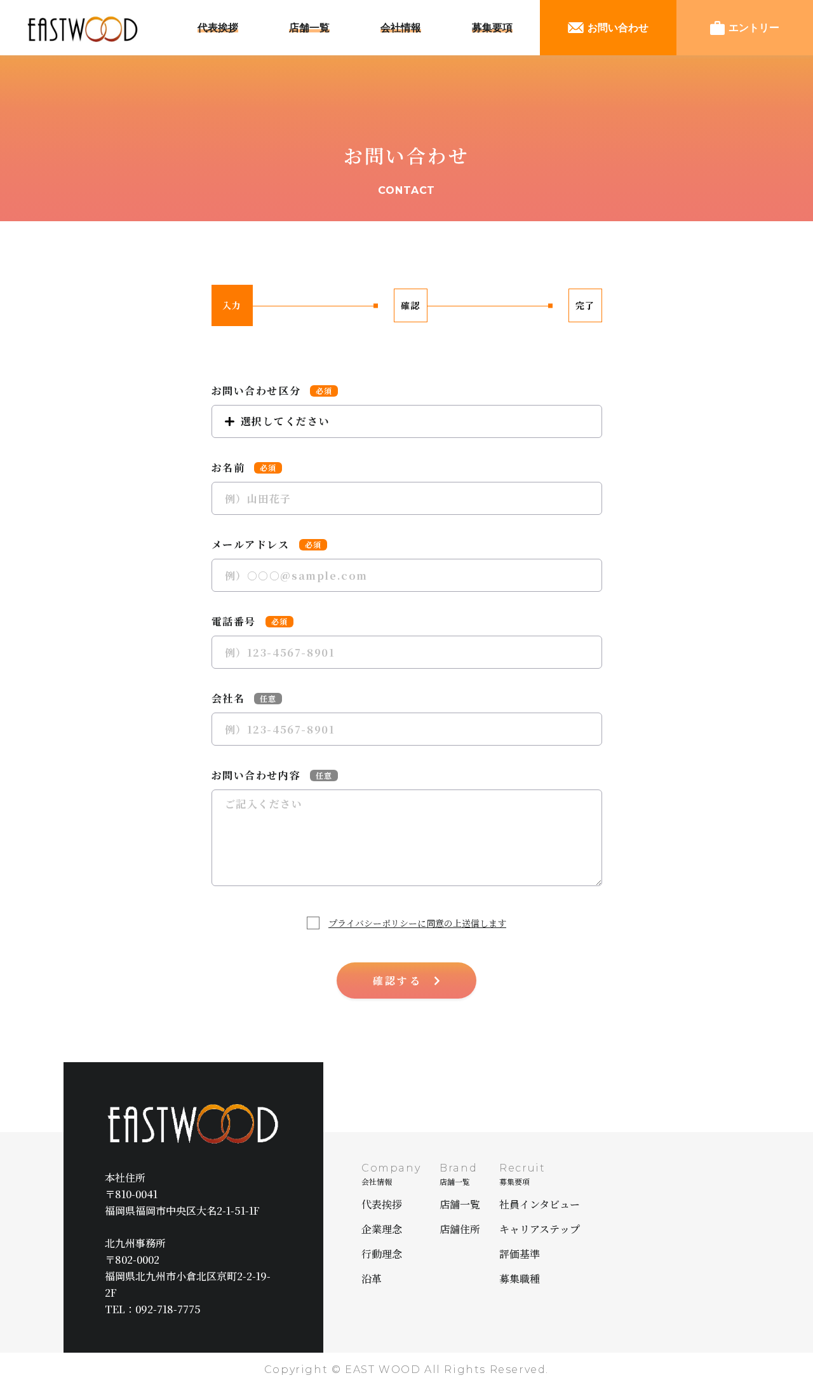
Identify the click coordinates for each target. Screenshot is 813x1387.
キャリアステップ (539, 1229)
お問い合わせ (618, 27)
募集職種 (519, 1278)
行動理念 (381, 1254)
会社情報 (400, 27)
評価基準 (519, 1254)
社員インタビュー (539, 1204)
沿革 (371, 1278)
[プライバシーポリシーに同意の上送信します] (316, 923)
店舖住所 (460, 1229)
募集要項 (492, 27)
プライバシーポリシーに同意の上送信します (417, 923)
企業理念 (381, 1229)
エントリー (754, 27)
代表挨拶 (218, 27)
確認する (397, 980)
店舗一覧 (309, 27)
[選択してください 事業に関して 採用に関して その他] (407, 421)
